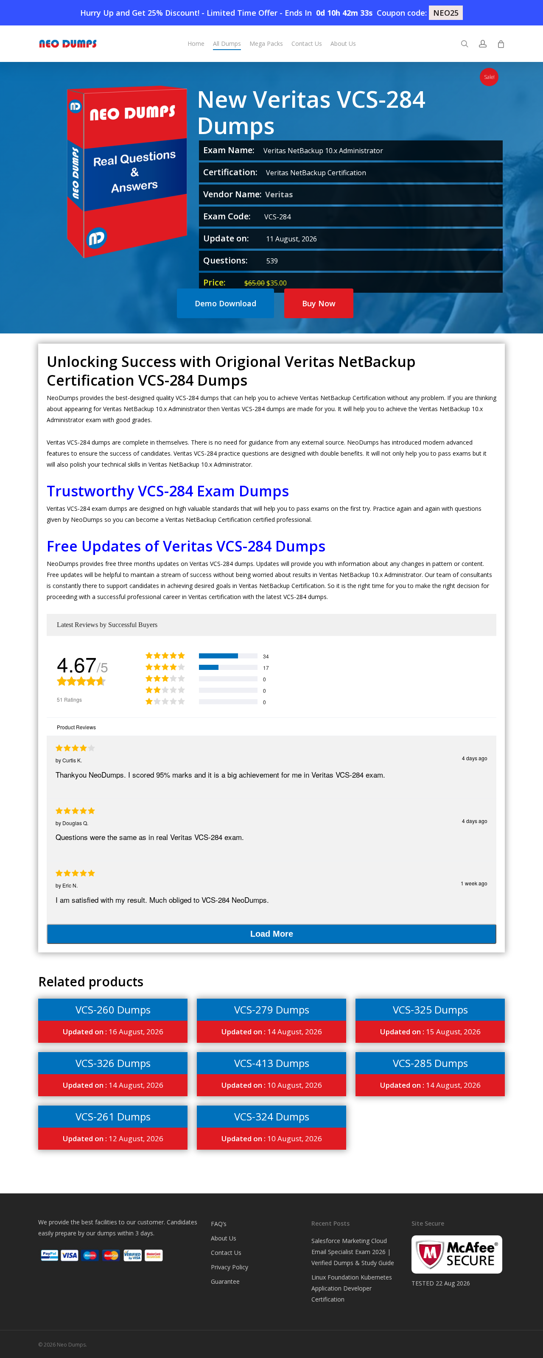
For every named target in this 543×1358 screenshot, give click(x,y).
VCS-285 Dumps (430, 1063)
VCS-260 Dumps (113, 1009)
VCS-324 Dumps (271, 1116)
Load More (271, 933)
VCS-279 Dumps (271, 1009)
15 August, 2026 (430, 1031)
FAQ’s (219, 1224)
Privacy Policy (229, 1267)
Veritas (279, 194)
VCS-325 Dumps (430, 1009)
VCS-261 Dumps (113, 1116)
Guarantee (225, 1281)
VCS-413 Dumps (271, 1063)
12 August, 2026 (113, 1138)
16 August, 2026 (113, 1031)
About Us (223, 1238)
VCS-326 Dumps (113, 1063)
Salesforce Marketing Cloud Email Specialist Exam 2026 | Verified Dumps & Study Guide (352, 1252)
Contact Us (226, 1253)
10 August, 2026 (271, 1085)
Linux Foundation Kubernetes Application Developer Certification (351, 1288)
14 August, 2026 (271, 1031)
